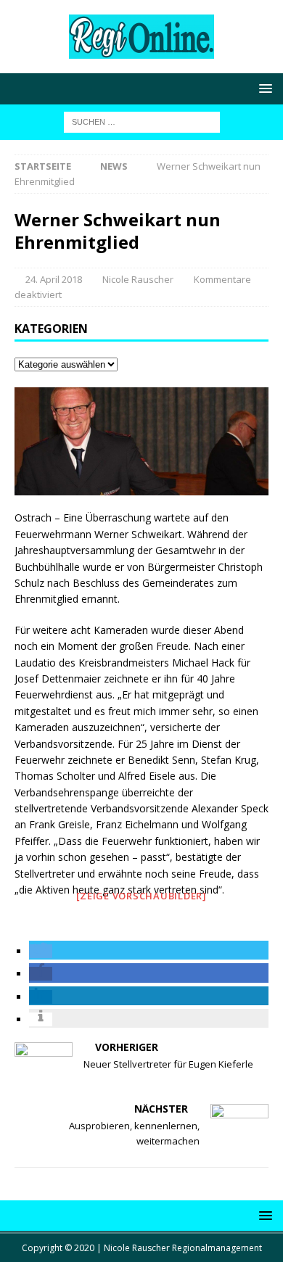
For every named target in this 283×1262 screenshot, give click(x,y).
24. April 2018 (53, 279)
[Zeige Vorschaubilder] (141, 895)
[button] (40, 951)
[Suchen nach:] (142, 121)
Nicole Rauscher (137, 279)
